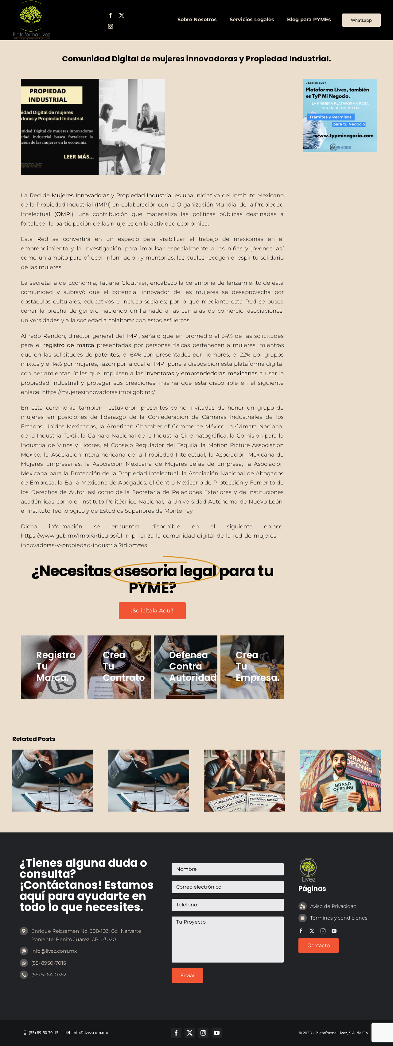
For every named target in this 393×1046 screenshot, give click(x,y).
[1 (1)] (340, 81)
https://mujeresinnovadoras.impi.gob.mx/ (98, 392)
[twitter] (121, 15)
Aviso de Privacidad (333, 906)
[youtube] (334, 930)
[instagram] (110, 26)
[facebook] (110, 15)
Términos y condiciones (339, 918)
